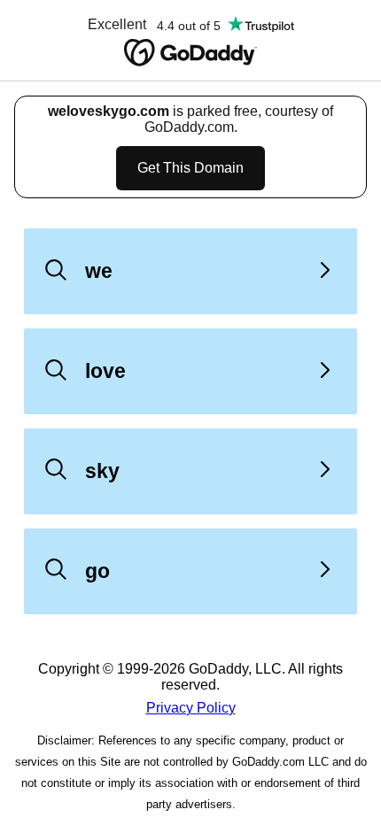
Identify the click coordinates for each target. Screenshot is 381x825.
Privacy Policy (191, 707)
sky (102, 470)
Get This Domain (190, 167)
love (105, 370)
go (97, 570)
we (99, 270)
